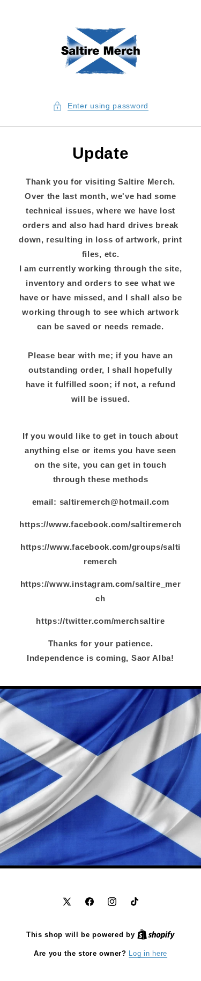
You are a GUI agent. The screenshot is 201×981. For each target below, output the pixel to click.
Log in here (148, 953)
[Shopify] (156, 935)
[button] (100, 106)
